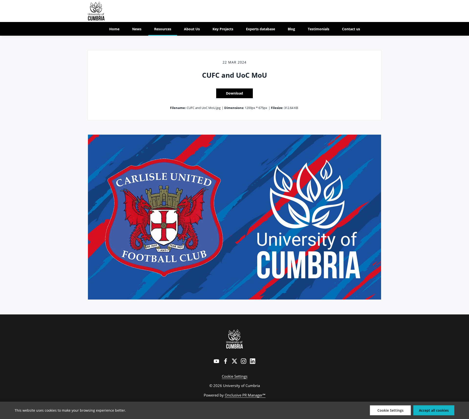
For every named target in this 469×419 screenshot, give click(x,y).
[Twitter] (234, 361)
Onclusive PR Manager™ (245, 395)
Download (234, 93)
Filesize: (277, 108)
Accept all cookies (434, 410)
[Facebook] (225, 361)
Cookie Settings (234, 376)
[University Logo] (234, 339)
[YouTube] (216, 361)
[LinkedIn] (252, 361)
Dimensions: (234, 108)
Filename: (178, 108)
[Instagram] (243, 361)
